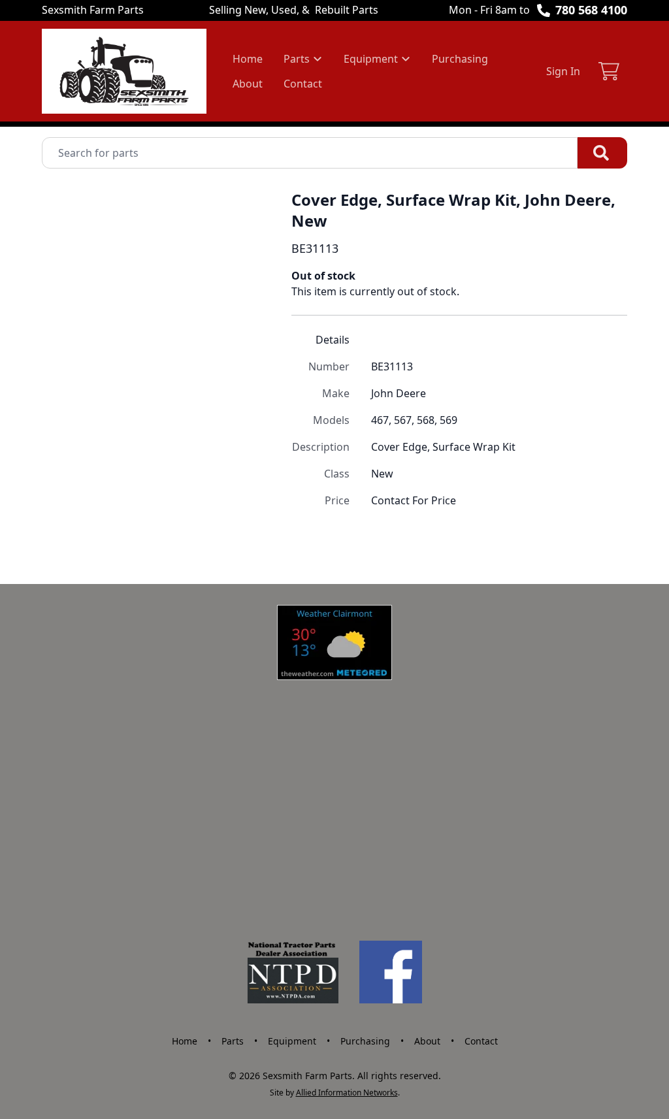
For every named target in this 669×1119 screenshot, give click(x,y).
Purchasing (460, 59)
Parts (232, 1041)
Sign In (563, 71)
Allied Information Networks (347, 1092)
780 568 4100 (591, 10)
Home (248, 59)
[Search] (602, 153)
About (248, 83)
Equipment (292, 1041)
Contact (303, 83)
